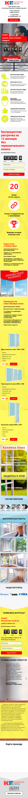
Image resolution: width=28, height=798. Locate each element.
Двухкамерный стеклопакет (9, 354)
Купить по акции (14, 174)
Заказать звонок (14, 793)
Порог (3, 433)
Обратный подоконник (7, 429)
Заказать (13, 364)
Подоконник (5, 431)
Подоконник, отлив (6, 356)
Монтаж (4, 352)
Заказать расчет (14, 20)
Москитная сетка (6, 358)
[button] (7, 699)
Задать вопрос (11, 653)
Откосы (4, 360)
